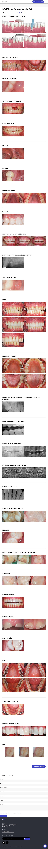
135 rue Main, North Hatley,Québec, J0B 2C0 (8, 826)
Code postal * (2, 796)
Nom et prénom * (3, 787)
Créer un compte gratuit (38, 1)
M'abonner (26, 838)
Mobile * (1, 800)
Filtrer (22, 12)
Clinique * (2, 779)
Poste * (1, 783)
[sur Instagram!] (7, 842)
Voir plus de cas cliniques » (39, 766)
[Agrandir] (13, 26)
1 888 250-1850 (13, 824)
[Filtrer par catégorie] (10, 13)
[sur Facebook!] (3, 842)
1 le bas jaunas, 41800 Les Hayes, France (8, 832)
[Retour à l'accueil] (17, 1)
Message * (2, 804)
